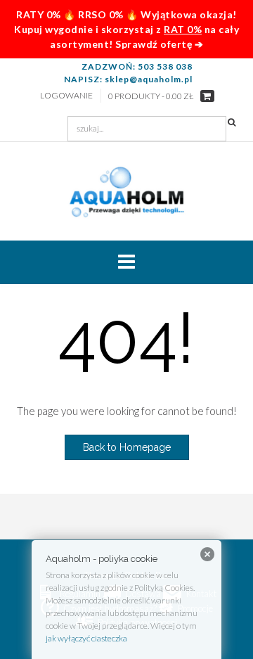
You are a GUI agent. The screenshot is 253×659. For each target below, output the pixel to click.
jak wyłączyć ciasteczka (86, 638)
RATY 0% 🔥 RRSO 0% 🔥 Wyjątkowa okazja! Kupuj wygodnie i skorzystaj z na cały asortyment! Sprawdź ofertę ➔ (126, 29)
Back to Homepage (127, 447)
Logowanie (66, 95)
